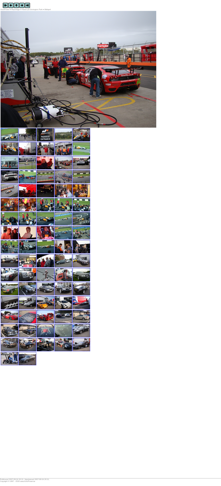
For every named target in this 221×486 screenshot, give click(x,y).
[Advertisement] (22, 423)
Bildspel (48, 9)
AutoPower (5, 9)
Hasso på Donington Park (32, 9)
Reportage (15, 9)
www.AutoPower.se (27, 481)
